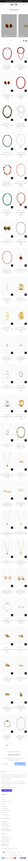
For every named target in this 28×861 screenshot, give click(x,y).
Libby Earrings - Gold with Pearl (21, 621)
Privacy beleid (4, 806)
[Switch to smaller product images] (26, 40)
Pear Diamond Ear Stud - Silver (7, 359)
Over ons (3, 797)
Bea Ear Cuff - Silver (7, 445)
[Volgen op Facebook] (2, 848)
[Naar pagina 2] (21, 743)
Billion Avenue (7, 298)
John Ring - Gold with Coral (7, 650)
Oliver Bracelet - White (7, 737)
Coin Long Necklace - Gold (21, 155)
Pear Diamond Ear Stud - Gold (21, 359)
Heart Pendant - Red (21, 270)
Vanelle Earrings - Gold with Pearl (21, 592)
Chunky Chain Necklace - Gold (20, 446)
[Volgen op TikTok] (12, 848)
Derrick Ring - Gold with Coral (7, 708)
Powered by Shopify (17, 855)
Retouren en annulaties (5, 815)
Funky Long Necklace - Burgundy (20, 67)
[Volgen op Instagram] (5, 848)
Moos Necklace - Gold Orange (21, 184)
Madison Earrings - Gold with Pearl (7, 592)
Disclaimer (3, 803)
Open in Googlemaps (5, 825)
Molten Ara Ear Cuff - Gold (21, 330)
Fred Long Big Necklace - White (21, 126)
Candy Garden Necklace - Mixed (7, 184)
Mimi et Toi (7, 472)
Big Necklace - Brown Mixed (7, 126)
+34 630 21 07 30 (5, 843)
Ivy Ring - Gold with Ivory (21, 475)
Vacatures (3, 799)
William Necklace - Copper (21, 96)
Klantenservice (4, 812)
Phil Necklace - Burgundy (7, 67)
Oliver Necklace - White (21, 737)
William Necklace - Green (7, 213)
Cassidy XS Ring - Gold (20, 678)
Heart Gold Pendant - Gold (21, 708)
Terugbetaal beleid (4, 808)
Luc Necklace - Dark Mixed (20, 242)
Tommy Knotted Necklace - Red (7, 271)
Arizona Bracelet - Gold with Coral (7, 504)
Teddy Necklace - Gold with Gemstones (7, 533)
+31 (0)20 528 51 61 (5, 828)
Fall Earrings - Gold (7, 241)
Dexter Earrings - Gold (21, 504)
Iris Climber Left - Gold (7, 300)
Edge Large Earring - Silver (21, 388)
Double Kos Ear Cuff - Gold (21, 417)
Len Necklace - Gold (7, 562)
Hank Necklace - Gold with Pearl (7, 475)
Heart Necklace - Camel (21, 213)
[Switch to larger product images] (23, 40)
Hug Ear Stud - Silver (7, 387)
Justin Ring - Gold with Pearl (7, 679)
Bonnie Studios (7, 65)
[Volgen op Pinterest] (9, 848)
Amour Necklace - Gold (20, 533)
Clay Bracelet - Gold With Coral (7, 621)
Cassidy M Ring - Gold (21, 649)
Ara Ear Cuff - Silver (7, 416)
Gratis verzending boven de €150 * (14, 1)
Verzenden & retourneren (6, 810)
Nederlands (21, 852)
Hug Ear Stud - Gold (7, 329)
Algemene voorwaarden (5, 801)
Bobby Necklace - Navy (7, 154)
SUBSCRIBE (20, 763)
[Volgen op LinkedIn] (16, 848)
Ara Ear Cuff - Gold (20, 300)
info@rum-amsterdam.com (6, 830)
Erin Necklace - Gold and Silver (21, 563)
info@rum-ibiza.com (5, 845)
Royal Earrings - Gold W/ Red (7, 96)
